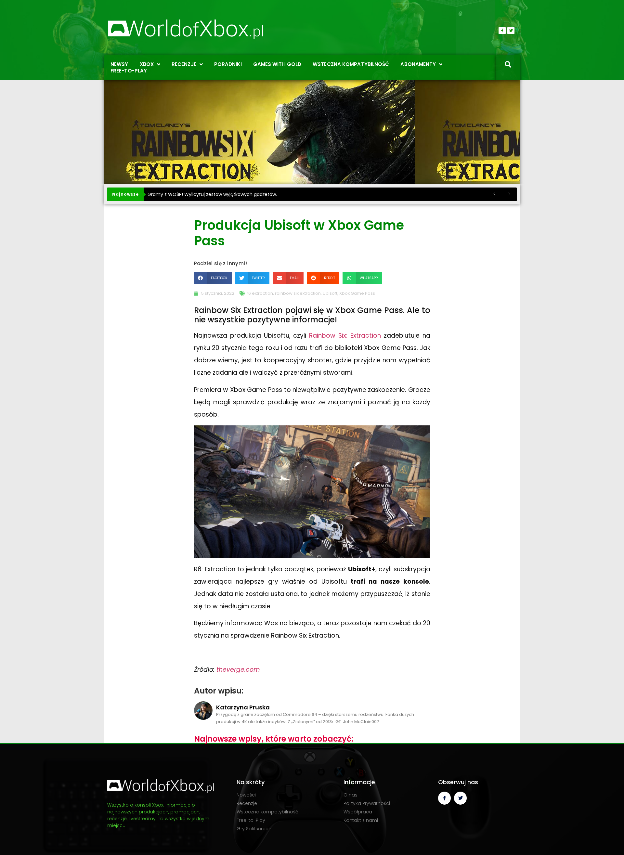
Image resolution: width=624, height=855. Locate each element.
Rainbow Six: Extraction (345, 335)
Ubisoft (330, 293)
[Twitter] (510, 30)
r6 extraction (260, 293)
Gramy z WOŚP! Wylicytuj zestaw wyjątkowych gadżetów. (212, 194)
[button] (213, 278)
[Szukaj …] (508, 65)
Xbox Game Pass (357, 293)
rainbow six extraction (298, 293)
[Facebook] (502, 30)
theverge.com (238, 669)
